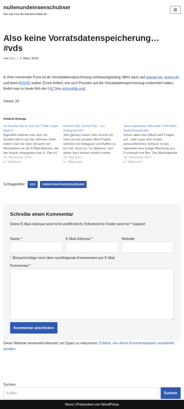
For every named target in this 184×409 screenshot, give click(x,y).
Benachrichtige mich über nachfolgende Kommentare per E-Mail (64, 258)
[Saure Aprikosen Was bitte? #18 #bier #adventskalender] (153, 144)
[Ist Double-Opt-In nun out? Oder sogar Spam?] (33, 144)
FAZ (51, 88)
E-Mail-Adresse (79, 239)
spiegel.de (154, 77)
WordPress (110, 404)
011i (12, 58)
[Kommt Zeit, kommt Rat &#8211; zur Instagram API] (93, 144)
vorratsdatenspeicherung (63, 184)
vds (32, 184)
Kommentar (20, 266)
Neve (69, 404)
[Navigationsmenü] (175, 10)
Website (128, 239)
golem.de (171, 77)
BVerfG (25, 83)
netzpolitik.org (73, 88)
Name (16, 239)
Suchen (9, 384)
